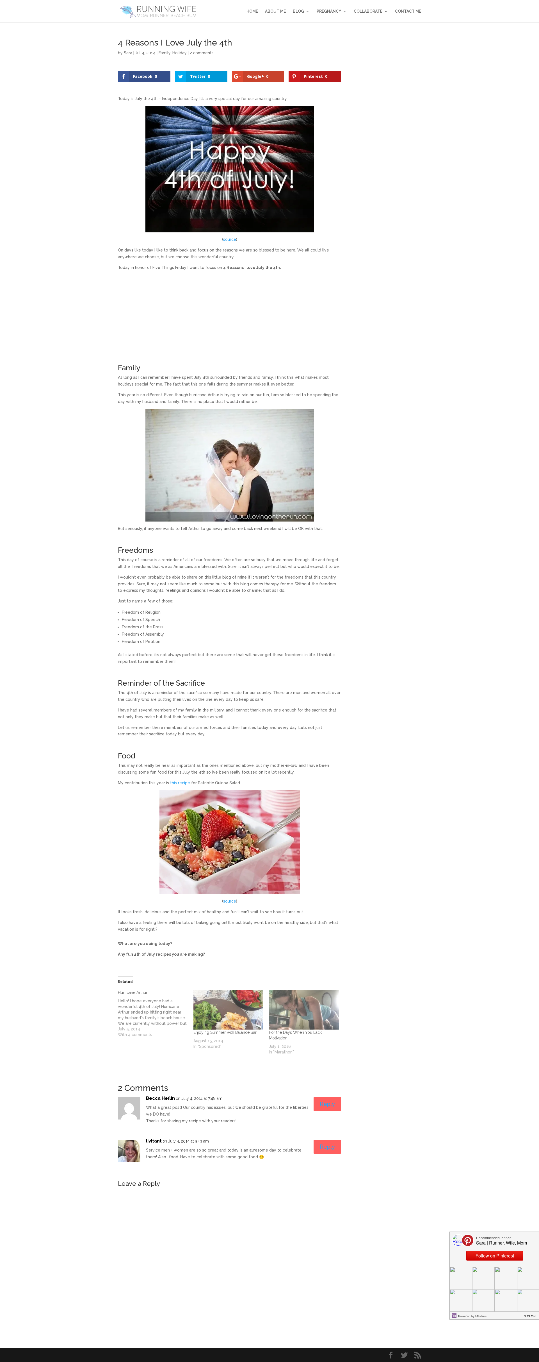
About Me (275, 11)
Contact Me (408, 11)
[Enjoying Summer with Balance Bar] (228, 1010)
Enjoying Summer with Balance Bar (225, 1032)
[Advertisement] (229, 314)
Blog (298, 11)
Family (164, 53)
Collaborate (368, 11)
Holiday (179, 53)
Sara (128, 53)
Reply (327, 1104)
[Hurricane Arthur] (155, 1013)
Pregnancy (329, 11)
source (229, 239)
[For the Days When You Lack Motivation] (304, 1010)
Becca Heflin (160, 1098)
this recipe (180, 783)
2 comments (202, 53)
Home (252, 11)
